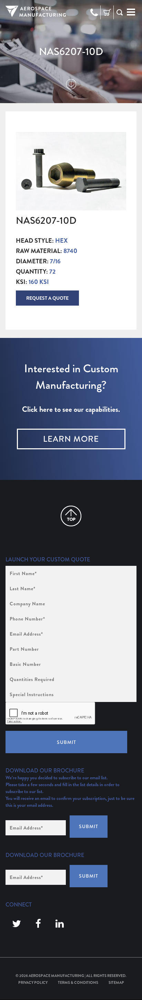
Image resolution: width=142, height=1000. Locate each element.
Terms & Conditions (78, 982)
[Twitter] (16, 924)
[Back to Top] (71, 516)
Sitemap (116, 982)
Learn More (71, 439)
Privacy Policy (33, 982)
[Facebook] (38, 924)
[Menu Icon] (130, 12)
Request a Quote (47, 298)
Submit (66, 742)
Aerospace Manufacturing (56, 975)
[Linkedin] (59, 924)
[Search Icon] (119, 12)
